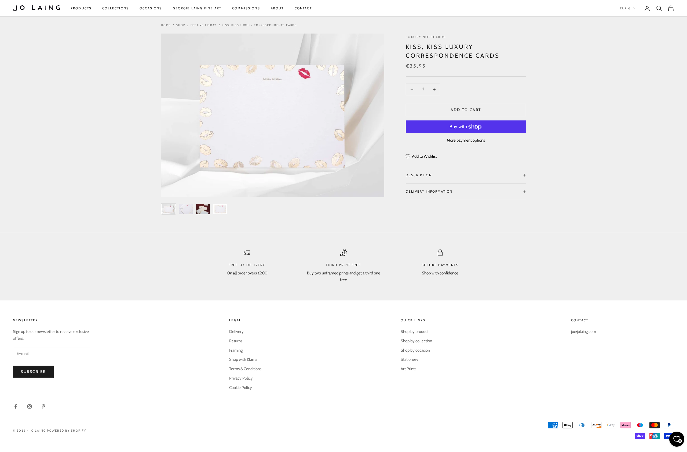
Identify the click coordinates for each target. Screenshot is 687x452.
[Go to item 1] (168, 209)
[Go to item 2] (185, 209)
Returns (235, 341)
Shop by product (415, 331)
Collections (115, 8)
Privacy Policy (241, 378)
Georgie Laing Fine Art (197, 8)
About (277, 8)
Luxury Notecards (426, 37)
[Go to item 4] (220, 209)
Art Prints (408, 368)
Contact (303, 8)
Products (81, 8)
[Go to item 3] (202, 209)
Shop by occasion (415, 350)
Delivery (236, 331)
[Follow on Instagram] (29, 406)
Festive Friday (203, 25)
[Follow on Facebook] (15, 406)
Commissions (246, 8)
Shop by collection (416, 341)
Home (166, 25)
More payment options (466, 140)
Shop (180, 25)
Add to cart (466, 110)
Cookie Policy (240, 387)
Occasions (151, 8)
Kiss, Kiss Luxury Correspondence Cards (259, 25)
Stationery (409, 359)
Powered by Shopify (66, 430)
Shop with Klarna (243, 359)
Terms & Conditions (245, 368)
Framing (236, 350)
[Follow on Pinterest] (43, 406)
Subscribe (33, 371)
